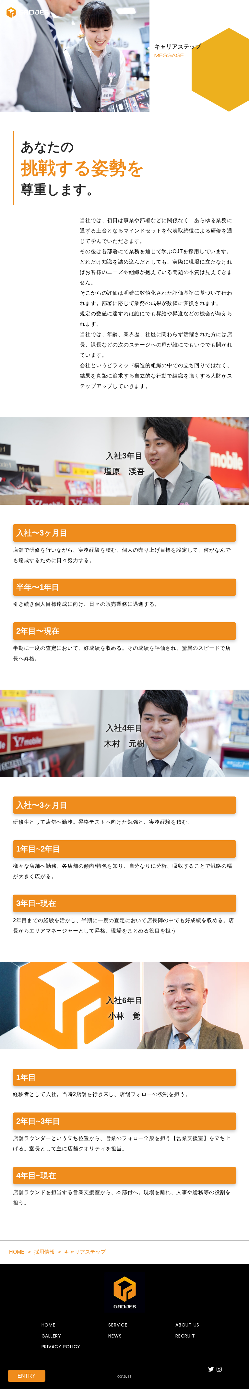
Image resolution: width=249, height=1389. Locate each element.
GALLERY (51, 1336)
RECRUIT (185, 1336)
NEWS (115, 1336)
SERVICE (117, 1325)
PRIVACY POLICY (61, 1347)
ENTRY (27, 1376)
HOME (48, 1325)
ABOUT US (187, 1325)
